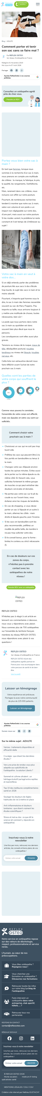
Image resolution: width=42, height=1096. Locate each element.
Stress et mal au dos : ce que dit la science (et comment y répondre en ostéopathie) (19, 820)
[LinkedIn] (29, 731)
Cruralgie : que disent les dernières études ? (19, 757)
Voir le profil (15, 674)
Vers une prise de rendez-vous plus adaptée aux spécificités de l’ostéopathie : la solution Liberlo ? (19, 768)
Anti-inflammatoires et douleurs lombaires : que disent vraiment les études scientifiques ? (19, 808)
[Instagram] (24, 731)
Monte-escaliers (10, 1077)
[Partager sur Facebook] (11, 70)
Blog (3, 41)
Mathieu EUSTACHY (31, 1092)
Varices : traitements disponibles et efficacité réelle (19, 748)
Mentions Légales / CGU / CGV (18, 1087)
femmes (16, 169)
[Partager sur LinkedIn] (16, 70)
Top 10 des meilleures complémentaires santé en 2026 (21, 789)
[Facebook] (19, 731)
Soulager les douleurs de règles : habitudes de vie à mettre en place (19, 798)
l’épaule (27, 352)
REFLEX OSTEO (16, 55)
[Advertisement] (21, 135)
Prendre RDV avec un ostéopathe (21, 587)
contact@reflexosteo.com (13, 1026)
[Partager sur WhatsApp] (22, 70)
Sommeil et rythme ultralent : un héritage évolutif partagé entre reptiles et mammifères (21, 779)
